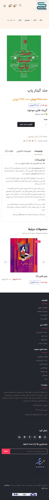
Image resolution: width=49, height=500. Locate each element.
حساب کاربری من (41, 332)
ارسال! (6, 451)
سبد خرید (44, 336)
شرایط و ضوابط (42, 311)
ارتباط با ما (44, 315)
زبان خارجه (44, 371)
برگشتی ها (44, 319)
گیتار (19, 20)
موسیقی (27, 20)
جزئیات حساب (42, 343)
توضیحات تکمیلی (24, 151)
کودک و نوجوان (42, 356)
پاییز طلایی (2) (41, 276)
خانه (41, 20)
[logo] (41, 5)
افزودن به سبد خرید (26, 124)
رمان (45, 379)
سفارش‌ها (44, 339)
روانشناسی (43, 368)
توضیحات (38, 151)
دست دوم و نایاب (41, 360)
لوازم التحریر (43, 364)
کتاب (34, 20)
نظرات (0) (9, 151)
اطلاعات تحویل (42, 307)
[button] (43, 262)
